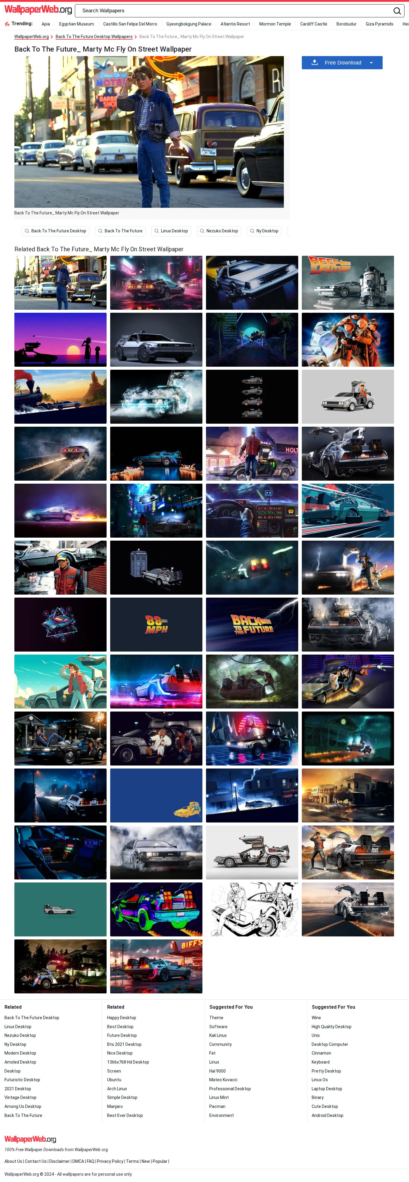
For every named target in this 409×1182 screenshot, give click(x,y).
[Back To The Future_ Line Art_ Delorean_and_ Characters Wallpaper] (252, 909)
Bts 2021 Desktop (124, 1044)
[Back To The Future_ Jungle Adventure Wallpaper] (252, 682)
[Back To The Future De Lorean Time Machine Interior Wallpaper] (60, 852)
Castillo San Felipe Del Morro (130, 24)
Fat (212, 1053)
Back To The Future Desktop (58, 230)
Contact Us (36, 1161)
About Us (13, 1161)
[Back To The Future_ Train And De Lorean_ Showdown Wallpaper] (60, 397)
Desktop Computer (330, 1044)
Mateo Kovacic (223, 1079)
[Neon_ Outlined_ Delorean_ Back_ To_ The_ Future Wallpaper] (156, 909)
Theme (216, 1017)
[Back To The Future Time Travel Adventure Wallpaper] (60, 739)
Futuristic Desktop (22, 1079)
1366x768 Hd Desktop (128, 1062)
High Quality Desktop (332, 1026)
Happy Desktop (121, 1017)
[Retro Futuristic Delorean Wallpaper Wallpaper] (252, 739)
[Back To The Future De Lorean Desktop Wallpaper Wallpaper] (156, 795)
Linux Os (320, 1079)
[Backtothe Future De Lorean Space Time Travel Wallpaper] (252, 283)
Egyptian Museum (76, 24)
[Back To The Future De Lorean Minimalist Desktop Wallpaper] (60, 909)
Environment (221, 1115)
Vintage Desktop (20, 1097)
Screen (114, 1071)
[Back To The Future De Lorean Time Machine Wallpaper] (348, 454)
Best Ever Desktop (125, 1115)
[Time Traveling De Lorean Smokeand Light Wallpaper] (156, 852)
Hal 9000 (217, 1071)
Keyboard (321, 1062)
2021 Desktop (17, 1088)
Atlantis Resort (235, 24)
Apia (46, 24)
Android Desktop (327, 1115)
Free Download (343, 63)
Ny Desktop (267, 230)
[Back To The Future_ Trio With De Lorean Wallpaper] (348, 340)
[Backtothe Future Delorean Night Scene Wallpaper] (60, 966)
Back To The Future (124, 230)
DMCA (78, 1161)
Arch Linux (117, 1088)
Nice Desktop (120, 1053)
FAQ (90, 1161)
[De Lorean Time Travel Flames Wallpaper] (348, 909)
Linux (214, 1062)
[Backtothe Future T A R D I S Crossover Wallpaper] (156, 568)
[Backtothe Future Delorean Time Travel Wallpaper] (348, 511)
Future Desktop (122, 1035)
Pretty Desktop (326, 1071)
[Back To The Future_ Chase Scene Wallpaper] (348, 682)
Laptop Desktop (327, 1088)
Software (218, 1026)
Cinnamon (321, 1053)
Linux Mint (219, 1097)
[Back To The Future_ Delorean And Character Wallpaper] (60, 568)
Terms (132, 1161)
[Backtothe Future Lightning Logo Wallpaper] (252, 625)
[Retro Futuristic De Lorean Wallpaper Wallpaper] (252, 340)
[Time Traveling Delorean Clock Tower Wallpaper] (348, 739)
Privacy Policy (110, 1161)
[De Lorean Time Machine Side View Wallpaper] (252, 852)
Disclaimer (59, 1161)
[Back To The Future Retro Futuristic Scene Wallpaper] (252, 454)
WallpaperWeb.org (31, 36)
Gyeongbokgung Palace (188, 24)
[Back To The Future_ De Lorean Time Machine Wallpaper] (156, 739)
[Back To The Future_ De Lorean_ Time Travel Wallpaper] (60, 511)
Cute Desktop (325, 1106)
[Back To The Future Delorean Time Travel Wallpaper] (156, 682)
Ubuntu (114, 1079)
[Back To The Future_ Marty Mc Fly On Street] (60, 283)
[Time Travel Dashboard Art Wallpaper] (252, 511)
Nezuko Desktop (222, 230)
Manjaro (115, 1106)
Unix (316, 1035)
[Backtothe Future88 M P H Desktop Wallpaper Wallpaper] (156, 625)
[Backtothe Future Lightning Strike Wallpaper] (252, 795)
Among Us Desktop (22, 1106)
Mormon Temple (275, 24)
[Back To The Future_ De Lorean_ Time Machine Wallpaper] (156, 340)
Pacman (217, 1106)
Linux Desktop (174, 230)
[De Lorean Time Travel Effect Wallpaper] (156, 397)
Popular (160, 1161)
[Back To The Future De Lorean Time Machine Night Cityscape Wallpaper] (156, 283)
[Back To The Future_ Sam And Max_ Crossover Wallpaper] (348, 568)
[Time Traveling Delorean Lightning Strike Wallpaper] (252, 568)
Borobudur (347, 24)
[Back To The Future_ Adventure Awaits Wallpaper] (60, 682)
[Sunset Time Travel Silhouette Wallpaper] (60, 340)
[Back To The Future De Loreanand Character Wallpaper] (348, 397)
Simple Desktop (122, 1097)
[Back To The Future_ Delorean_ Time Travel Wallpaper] (348, 852)
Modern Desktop (20, 1053)
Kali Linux (218, 1035)
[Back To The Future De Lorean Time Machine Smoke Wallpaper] (348, 625)
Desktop (12, 1071)
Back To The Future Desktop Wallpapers (94, 36)
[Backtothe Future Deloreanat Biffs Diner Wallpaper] (156, 966)
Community (220, 1044)
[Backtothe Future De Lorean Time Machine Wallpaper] (156, 454)
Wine (316, 1017)
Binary (318, 1097)
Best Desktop (120, 1026)
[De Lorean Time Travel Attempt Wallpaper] (60, 454)
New (146, 1161)
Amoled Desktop (20, 1062)
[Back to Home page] (38, 10)
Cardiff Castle (313, 24)
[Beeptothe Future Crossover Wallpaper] (348, 283)
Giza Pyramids (379, 24)
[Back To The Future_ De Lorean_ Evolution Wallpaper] (252, 397)
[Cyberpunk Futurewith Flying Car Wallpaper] (156, 511)
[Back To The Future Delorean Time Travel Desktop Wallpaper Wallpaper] (60, 795)
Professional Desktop (230, 1088)
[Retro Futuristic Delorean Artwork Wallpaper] (60, 625)
